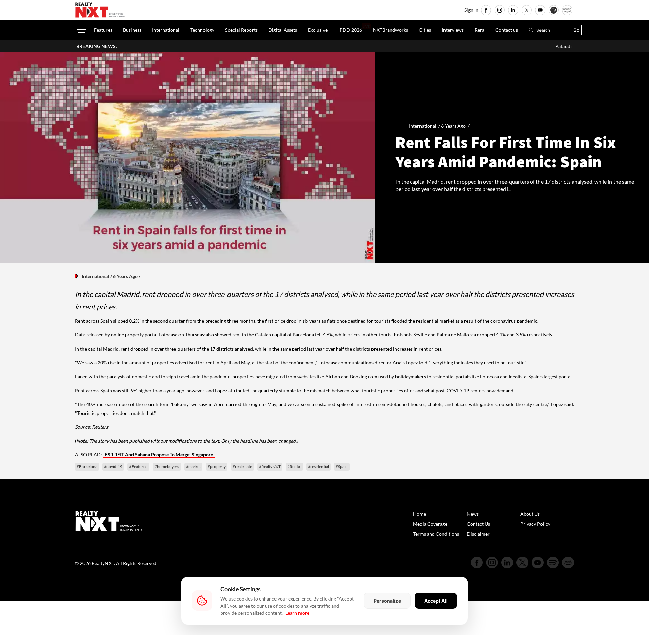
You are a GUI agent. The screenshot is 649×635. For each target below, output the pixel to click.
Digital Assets (282, 30)
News (473, 514)
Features (103, 30)
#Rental (294, 466)
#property (217, 466)
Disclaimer (478, 534)
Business (132, 30)
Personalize (387, 601)
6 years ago (453, 126)
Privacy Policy (535, 524)
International (165, 30)
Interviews (453, 30)
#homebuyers (166, 466)
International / (425, 126)
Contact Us (478, 524)
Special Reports (241, 30)
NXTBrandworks (390, 30)
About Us (530, 514)
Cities (425, 30)
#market (193, 466)
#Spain (342, 466)
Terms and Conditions (436, 534)
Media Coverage (430, 524)
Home (419, 514)
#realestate (242, 466)
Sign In (471, 10)
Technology (202, 30)
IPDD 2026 (350, 30)
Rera (479, 30)
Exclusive (318, 30)
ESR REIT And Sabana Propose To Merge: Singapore (159, 454)
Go (576, 30)
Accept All (436, 601)
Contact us (506, 30)
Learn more (297, 613)
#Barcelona (87, 466)
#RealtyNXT (270, 466)
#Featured (138, 466)
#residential (318, 466)
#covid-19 (113, 466)
